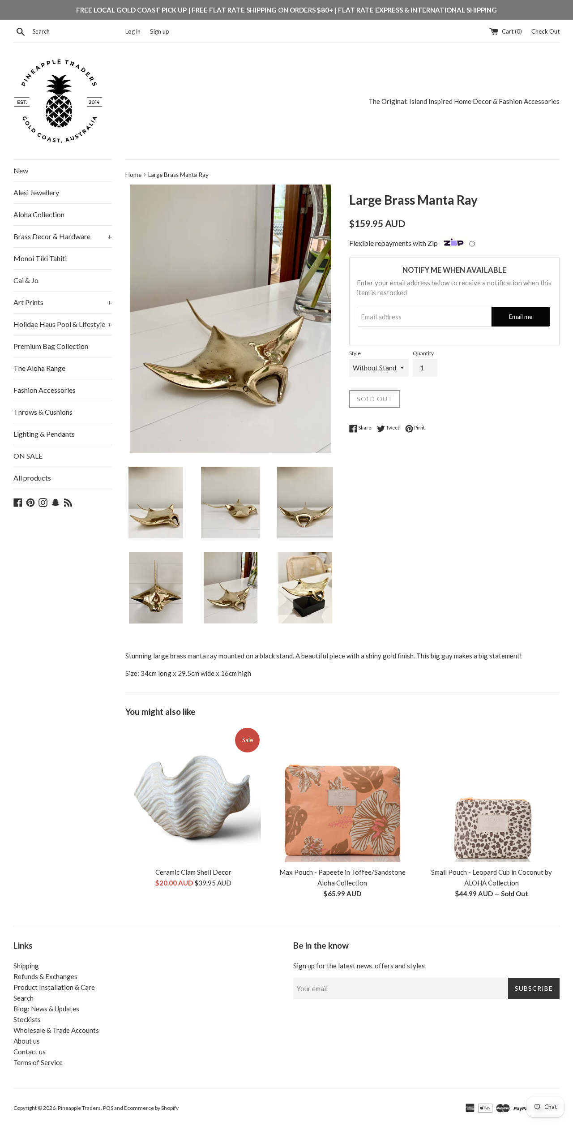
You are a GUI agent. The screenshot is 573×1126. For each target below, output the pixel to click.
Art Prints (62, 302)
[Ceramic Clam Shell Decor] (193, 794)
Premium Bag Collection (50, 346)
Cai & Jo (25, 280)
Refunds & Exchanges (45, 976)
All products (32, 477)
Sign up (159, 31)
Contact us (29, 1052)
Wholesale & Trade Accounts (56, 1030)
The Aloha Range (39, 368)
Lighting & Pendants (44, 434)
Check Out (545, 31)
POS (108, 1108)
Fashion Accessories (44, 390)
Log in (133, 31)
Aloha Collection (38, 214)
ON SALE (28, 455)
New (20, 170)
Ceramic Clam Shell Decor (193, 872)
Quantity (423, 353)
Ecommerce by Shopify (151, 1108)
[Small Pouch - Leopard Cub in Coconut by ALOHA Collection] (492, 794)
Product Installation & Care (54, 987)
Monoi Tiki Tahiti (40, 258)
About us (26, 1041)
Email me (520, 316)
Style (355, 353)
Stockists (27, 1019)
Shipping (26, 966)
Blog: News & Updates (46, 1009)
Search (23, 998)
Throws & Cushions (43, 412)
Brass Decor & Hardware (62, 236)
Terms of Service (38, 1062)
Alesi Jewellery (36, 192)
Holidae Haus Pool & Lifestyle (62, 324)
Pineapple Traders (79, 1108)
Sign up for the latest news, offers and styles (359, 966)
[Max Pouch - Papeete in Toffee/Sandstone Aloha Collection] (342, 794)
